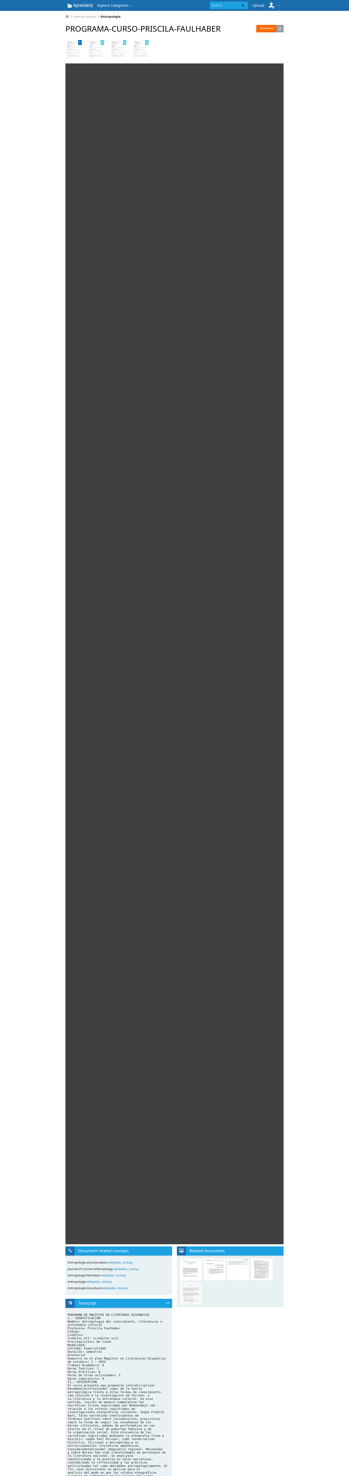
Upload (258, 5)
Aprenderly (82, 5)
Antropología (111, 16)
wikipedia (114, 1262)
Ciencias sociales (84, 16)
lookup (128, 1262)
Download (267, 28)
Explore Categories (113, 5)
